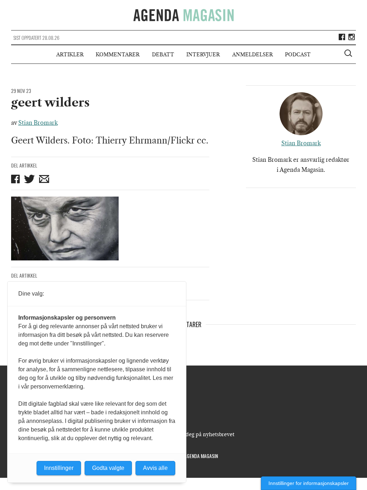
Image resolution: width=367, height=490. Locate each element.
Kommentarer (117, 54)
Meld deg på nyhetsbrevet (203, 434)
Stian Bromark (38, 122)
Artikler (70, 54)
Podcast (298, 54)
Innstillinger (58, 468)
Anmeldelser (252, 54)
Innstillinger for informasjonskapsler (308, 483)
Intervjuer (203, 54)
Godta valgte (108, 468)
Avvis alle (155, 468)
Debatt (163, 54)
